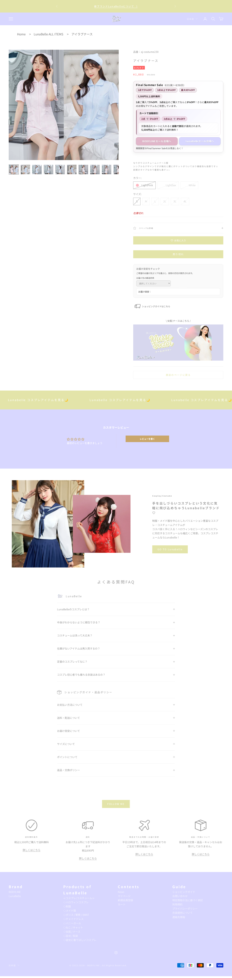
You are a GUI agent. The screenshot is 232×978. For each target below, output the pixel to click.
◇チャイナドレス (73, 919)
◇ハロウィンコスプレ (76, 902)
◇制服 (67, 906)
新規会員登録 (125, 900)
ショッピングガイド (183, 892)
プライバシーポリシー (185, 908)
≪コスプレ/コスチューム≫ (79, 898)
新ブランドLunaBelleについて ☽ (116, 6)
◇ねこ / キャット (73, 927)
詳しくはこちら (31, 850)
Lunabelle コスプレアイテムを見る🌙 (99, 400)
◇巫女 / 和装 (70, 936)
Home (21, 34)
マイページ (124, 896)
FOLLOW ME (116, 804)
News (121, 892)
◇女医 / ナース (71, 931)
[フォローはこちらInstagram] (116, 952)
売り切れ (178, 254)
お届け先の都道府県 (145, 278)
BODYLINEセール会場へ (156, 141)
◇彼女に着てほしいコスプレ (79, 940)
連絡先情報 (178, 917)
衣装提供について (182, 912)
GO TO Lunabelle (170, 549)
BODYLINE (15, 892)
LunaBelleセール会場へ (200, 141)
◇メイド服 (69, 910)
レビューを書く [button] (147, 438)
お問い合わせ (180, 896)
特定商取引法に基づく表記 (187, 900)
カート (121, 904)
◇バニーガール (72, 923)
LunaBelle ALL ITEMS (48, 34)
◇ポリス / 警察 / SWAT (76, 914)
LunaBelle (15, 896)
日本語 (190, 18)
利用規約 (177, 904)
